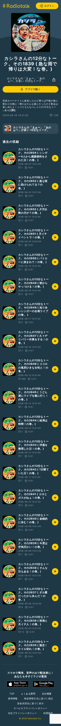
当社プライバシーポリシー (22, 713)
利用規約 (48, 713)
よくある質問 (28, 693)
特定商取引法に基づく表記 (38, 698)
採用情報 (13, 698)
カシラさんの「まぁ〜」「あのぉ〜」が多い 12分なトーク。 (26, 80)
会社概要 (47, 693)
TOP (11, 693)
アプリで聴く (33, 89)
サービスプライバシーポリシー (30, 708)
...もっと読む (9, 110)
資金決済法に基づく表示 (30, 703)
